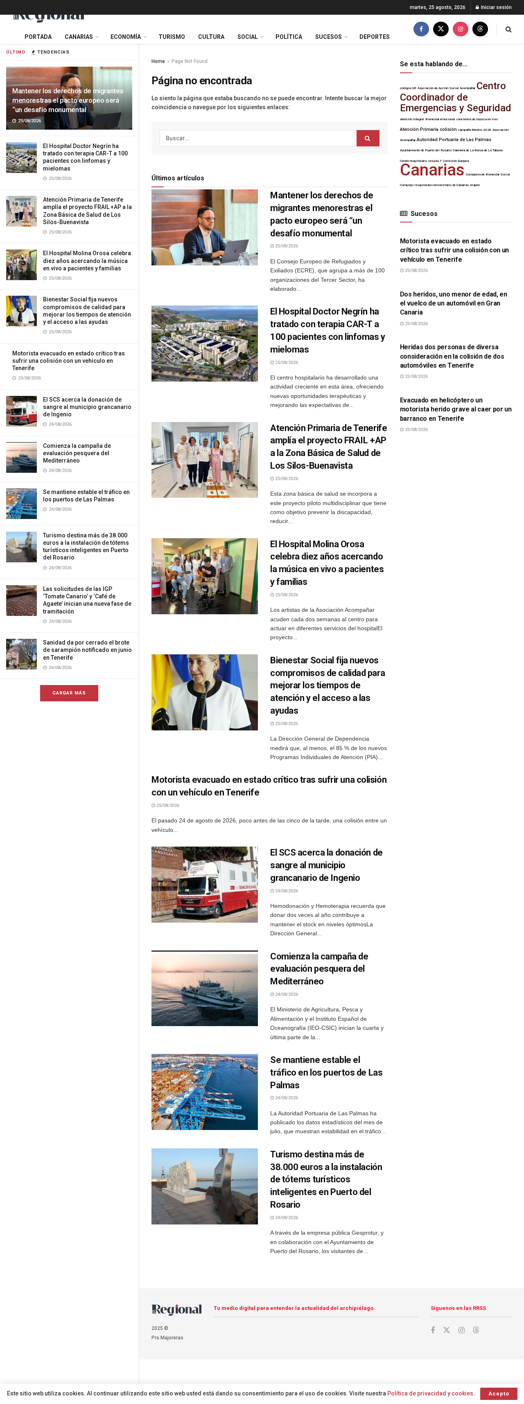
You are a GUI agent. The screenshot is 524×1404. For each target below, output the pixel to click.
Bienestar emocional (440, 119)
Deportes (374, 37)
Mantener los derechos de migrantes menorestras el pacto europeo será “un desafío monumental (67, 100)
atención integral (412, 119)
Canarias (79, 37)
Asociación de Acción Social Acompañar (446, 88)
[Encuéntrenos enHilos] (480, 29)
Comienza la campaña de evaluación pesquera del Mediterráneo (77, 453)
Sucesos (328, 37)
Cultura (211, 37)
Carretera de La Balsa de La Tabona (477, 150)
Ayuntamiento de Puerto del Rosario (426, 150)
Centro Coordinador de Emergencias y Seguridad (455, 97)
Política (289, 37)
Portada (38, 37)
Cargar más (69, 693)
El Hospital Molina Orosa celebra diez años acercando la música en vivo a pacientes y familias (87, 260)
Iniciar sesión (496, 7)
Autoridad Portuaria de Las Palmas (454, 139)
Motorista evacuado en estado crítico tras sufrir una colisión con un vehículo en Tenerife (68, 360)
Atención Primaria (419, 129)
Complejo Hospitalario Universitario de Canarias (434, 185)
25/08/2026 (286, 246)
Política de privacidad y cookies (430, 1393)
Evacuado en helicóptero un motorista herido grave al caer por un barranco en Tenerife (456, 409)
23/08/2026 (416, 323)
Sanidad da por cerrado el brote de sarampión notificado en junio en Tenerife (87, 649)
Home (158, 61)
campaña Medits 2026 (474, 130)
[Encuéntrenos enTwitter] (441, 29)
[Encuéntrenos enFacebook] (421, 29)
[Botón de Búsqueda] (509, 29)
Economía (126, 37)
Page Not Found (190, 61)
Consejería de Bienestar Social (488, 174)
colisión (448, 129)
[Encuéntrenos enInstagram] (460, 29)
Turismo (171, 37)
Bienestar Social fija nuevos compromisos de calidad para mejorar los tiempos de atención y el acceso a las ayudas (327, 685)
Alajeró (475, 185)
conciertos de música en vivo (477, 119)
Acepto (498, 1394)
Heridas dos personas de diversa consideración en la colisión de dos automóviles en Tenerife (452, 356)
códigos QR (408, 88)
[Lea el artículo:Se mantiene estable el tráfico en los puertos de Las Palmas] (204, 1092)
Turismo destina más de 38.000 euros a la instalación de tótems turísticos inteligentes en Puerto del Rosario (326, 1179)
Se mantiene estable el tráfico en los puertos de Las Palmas (326, 1072)
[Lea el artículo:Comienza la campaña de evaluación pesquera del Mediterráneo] (204, 988)
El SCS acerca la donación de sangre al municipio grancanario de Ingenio (87, 407)
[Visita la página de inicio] (48, 15)
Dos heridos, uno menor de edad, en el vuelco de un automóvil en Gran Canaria (453, 303)
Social (247, 37)
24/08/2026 (286, 891)
